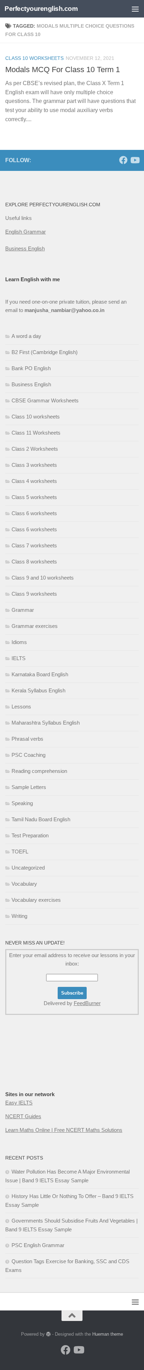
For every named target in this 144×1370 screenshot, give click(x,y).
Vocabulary (24, 884)
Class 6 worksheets (34, 513)
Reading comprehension (39, 771)
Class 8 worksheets (34, 562)
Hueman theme (107, 1334)
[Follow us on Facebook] (123, 160)
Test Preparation (30, 835)
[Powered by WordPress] (48, 1334)
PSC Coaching (28, 755)
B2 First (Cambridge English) (45, 352)
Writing (19, 916)
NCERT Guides (23, 1116)
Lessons (21, 707)
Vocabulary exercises (36, 900)
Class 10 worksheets (36, 417)
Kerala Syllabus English (38, 690)
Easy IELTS (19, 1103)
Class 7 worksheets (34, 545)
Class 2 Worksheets (35, 449)
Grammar (23, 610)
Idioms (19, 642)
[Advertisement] (72, 76)
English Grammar (25, 232)
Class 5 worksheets (34, 497)
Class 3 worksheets (34, 465)
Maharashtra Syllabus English (46, 723)
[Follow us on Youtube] (134, 160)
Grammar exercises (35, 626)
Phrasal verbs (27, 739)
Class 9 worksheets (34, 594)
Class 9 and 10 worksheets (43, 578)
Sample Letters (29, 787)
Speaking (22, 803)
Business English (25, 248)
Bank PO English (31, 368)
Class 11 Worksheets (36, 433)
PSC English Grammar (38, 1245)
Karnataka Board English (40, 674)
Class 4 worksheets (34, 481)
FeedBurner (87, 1003)
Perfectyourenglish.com (41, 8)
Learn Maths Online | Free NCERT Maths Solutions (63, 1130)
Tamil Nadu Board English (41, 819)
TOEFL (20, 851)
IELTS (19, 658)
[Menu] (135, 9)
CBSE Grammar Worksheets (45, 400)
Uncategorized (28, 868)
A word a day (26, 336)
